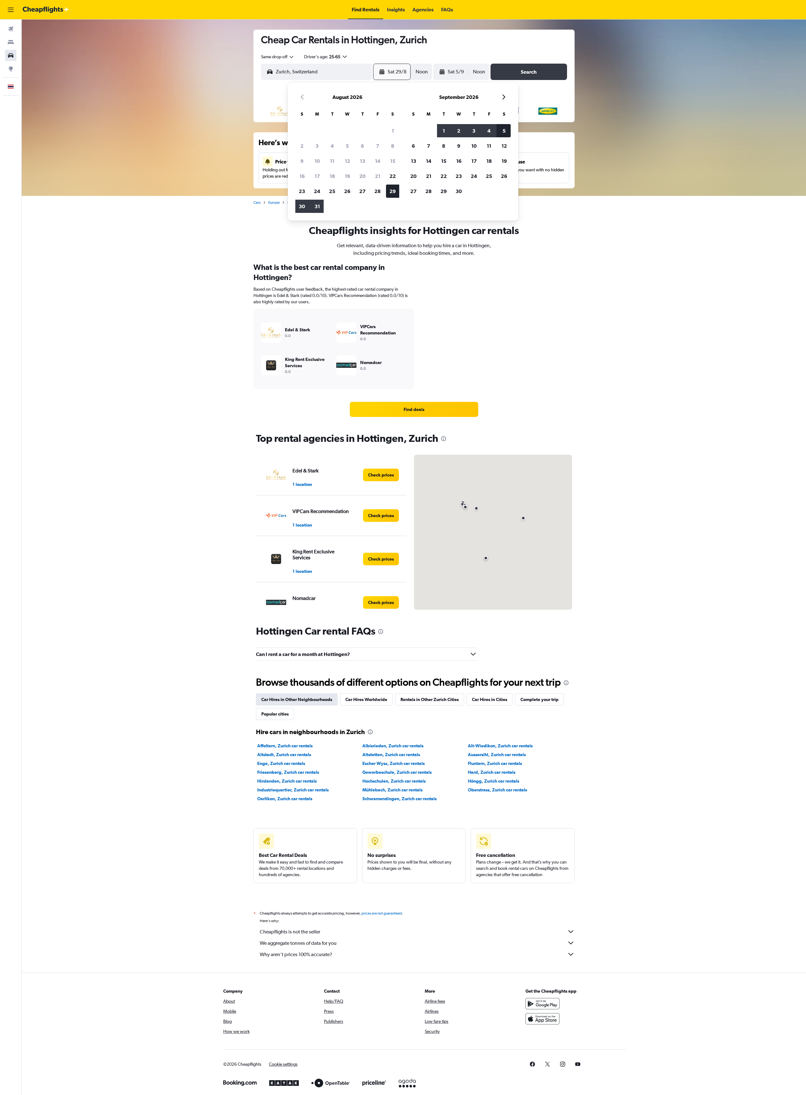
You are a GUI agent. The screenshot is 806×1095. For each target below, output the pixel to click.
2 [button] (302, 146)
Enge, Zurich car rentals (281, 763)
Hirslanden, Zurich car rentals (287, 781)
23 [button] (302, 191)
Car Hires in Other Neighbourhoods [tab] (296, 699)
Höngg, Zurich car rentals (493, 781)
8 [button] (392, 146)
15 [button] (392, 161)
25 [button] (332, 191)
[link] (414, 409)
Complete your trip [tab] (539, 699)
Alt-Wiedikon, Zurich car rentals (500, 745)
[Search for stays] (11, 42)
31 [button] (317, 206)
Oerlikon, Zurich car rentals (284, 798)
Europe (274, 202)
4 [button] (332, 146)
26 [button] (347, 191)
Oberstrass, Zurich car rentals (497, 789)
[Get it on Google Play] (542, 1003)
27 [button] (362, 191)
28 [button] (377, 191)
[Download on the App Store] (542, 1018)
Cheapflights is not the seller (290, 932)
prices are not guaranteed (381, 913)
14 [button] (377, 161)
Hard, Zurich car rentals (491, 772)
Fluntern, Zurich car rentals (495, 763)
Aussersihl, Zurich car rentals (497, 754)
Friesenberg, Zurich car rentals (288, 772)
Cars (257, 202)
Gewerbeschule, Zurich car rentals (397, 772)
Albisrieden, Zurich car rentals (392, 745)
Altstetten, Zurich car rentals (391, 754)
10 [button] (317, 161)
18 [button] (332, 176)
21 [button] (377, 176)
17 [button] (317, 176)
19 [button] (347, 176)
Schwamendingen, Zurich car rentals (399, 798)
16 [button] (302, 176)
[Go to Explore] (11, 68)
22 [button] (392, 176)
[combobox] (277, 57)
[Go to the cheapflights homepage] (46, 10)
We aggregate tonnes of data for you (298, 943)
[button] (11, 10)
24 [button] (317, 191)
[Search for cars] (11, 55)
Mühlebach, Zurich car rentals (392, 789)
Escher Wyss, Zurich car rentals (393, 763)
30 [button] (302, 206)
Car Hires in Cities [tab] (489, 699)
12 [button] (347, 161)
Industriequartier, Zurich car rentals (293, 789)
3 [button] (317, 146)
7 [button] (377, 146)
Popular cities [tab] (275, 713)
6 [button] (362, 146)
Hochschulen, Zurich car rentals (394, 781)
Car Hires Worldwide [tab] (366, 699)
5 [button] (347, 146)
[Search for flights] (11, 29)
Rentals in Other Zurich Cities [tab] (429, 699)
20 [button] (362, 176)
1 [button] (393, 131)
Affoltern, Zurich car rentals (285, 745)
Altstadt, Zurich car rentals (284, 754)
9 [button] (302, 161)
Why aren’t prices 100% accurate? (296, 954)
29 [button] (392, 191)
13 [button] (362, 161)
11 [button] (332, 161)
